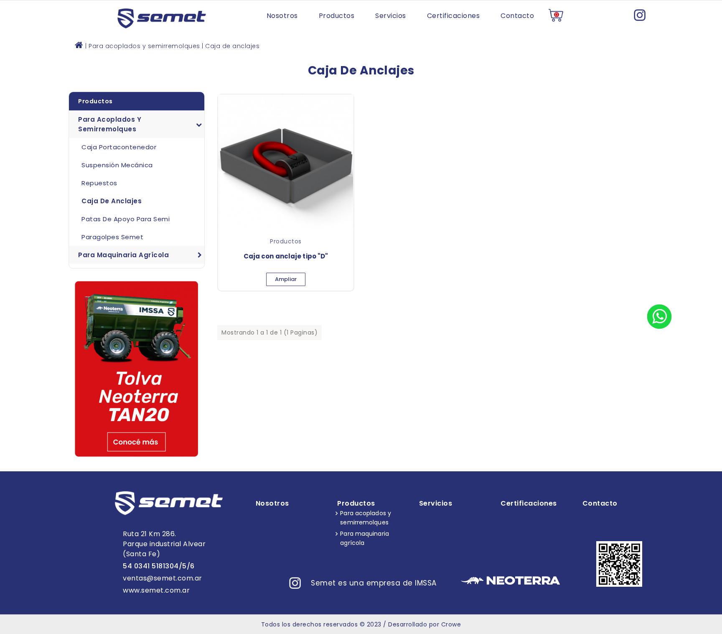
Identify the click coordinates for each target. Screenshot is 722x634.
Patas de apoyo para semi (125, 219)
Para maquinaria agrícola (123, 255)
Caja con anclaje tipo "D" (286, 256)
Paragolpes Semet (112, 237)
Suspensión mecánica (117, 165)
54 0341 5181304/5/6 (159, 566)
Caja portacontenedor (118, 147)
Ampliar (286, 279)
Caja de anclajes (111, 201)
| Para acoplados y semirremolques (142, 46)
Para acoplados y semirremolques (109, 124)
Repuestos (99, 183)
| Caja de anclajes (230, 46)
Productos (95, 101)
